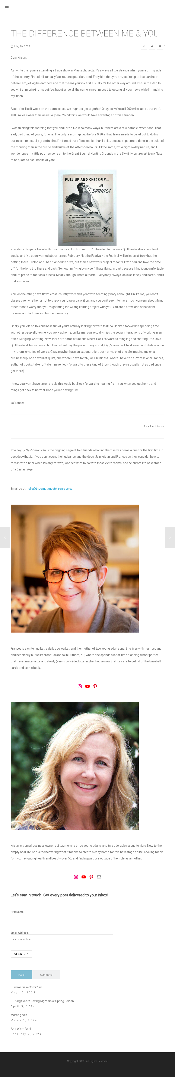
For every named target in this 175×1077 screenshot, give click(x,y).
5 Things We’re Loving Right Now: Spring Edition (42, 1001)
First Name (17, 911)
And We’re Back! (21, 1029)
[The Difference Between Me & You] (144, 46)
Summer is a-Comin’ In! (26, 987)
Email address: (20, 932)
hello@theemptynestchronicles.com (51, 488)
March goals (19, 1015)
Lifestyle (159, 426)
